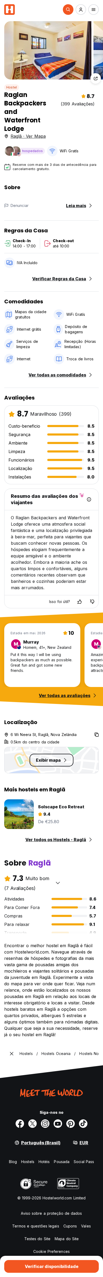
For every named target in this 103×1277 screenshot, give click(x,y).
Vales (86, 1226)
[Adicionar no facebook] (20, 1123)
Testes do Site (37, 1238)
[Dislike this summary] (92, 601)
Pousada (61, 1161)
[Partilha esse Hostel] (95, 78)
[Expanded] (11, 1053)
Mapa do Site (67, 1238)
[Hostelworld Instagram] (45, 1123)
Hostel (11, 87)
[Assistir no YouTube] (58, 1123)
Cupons (70, 1226)
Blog (13, 1161)
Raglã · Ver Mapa (28, 136)
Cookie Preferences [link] (51, 1251)
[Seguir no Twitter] (32, 1123)
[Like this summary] (79, 601)
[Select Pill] (68, 9)
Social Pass (84, 1161)
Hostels (27, 1161)
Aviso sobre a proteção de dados (51, 1213)
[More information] (89, 499)
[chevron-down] (58, 882)
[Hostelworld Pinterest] (70, 1123)
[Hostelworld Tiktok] (83, 1123)
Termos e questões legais (35, 1226)
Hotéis (44, 1161)
